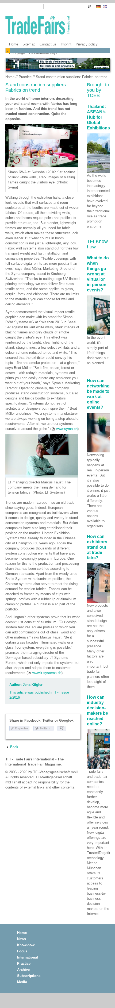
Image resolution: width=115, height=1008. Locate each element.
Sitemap (28, 44)
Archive (23, 970)
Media (22, 982)
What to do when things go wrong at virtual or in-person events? (98, 274)
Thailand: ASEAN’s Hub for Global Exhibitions (98, 117)
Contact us (48, 44)
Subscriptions (28, 976)
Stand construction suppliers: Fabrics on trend (71, 77)
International (27, 957)
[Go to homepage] (37, 26)
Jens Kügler (33, 685)
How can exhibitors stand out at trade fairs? (97, 547)
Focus (22, 951)
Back (14, 747)
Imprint (66, 44)
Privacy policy (87, 44)
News (21, 939)
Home (13, 44)
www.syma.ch (67, 429)
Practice (25, 77)
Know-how (25, 945)
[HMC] (57, 64)
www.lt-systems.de (47, 673)
